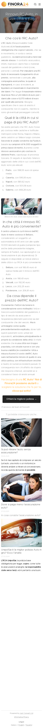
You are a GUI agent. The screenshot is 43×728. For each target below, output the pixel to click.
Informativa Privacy (21, 717)
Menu (39, 4)
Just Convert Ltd (26, 713)
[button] (35, 4)
